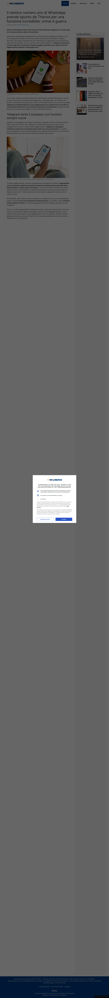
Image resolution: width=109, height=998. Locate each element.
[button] (54, 499)
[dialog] (54, 499)
